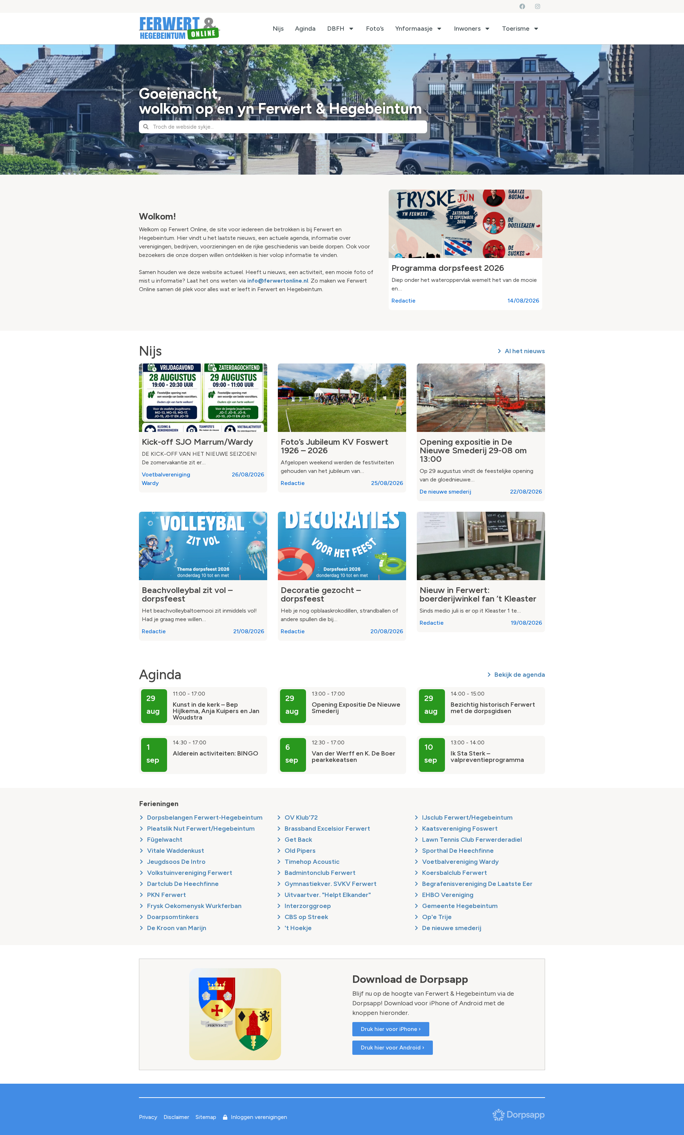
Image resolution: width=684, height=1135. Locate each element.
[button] (393, 247)
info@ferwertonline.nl (277, 280)
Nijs (278, 28)
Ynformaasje (413, 28)
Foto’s (375, 28)
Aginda (305, 28)
